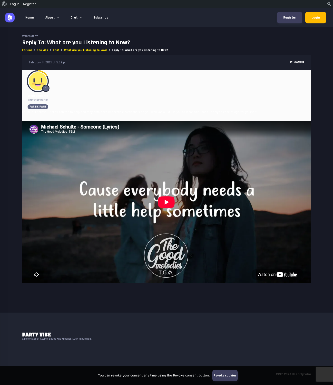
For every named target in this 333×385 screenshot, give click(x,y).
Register (289, 17)
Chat (74, 17)
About (50, 17)
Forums (27, 50)
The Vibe (42, 50)
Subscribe (100, 17)
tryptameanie (38, 96)
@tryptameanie (38, 100)
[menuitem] (4, 4)
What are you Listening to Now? (85, 50)
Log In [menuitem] (15, 4)
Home (29, 17)
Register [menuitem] (29, 4)
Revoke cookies (225, 375)
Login (316, 17)
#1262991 (297, 62)
